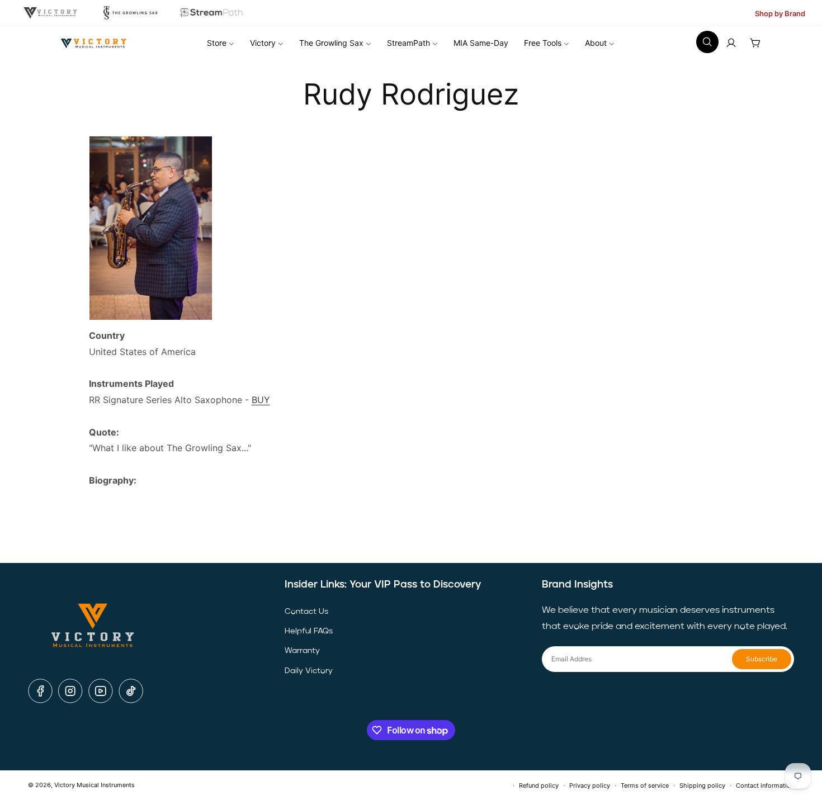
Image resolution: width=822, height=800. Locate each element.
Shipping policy (702, 785)
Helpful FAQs (309, 631)
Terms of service (645, 785)
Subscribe (761, 659)
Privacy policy (589, 785)
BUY (261, 399)
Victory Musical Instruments (94, 785)
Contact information (765, 785)
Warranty (302, 651)
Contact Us (306, 612)
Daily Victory (309, 671)
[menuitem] (220, 43)
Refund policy (539, 785)
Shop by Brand (780, 13)
